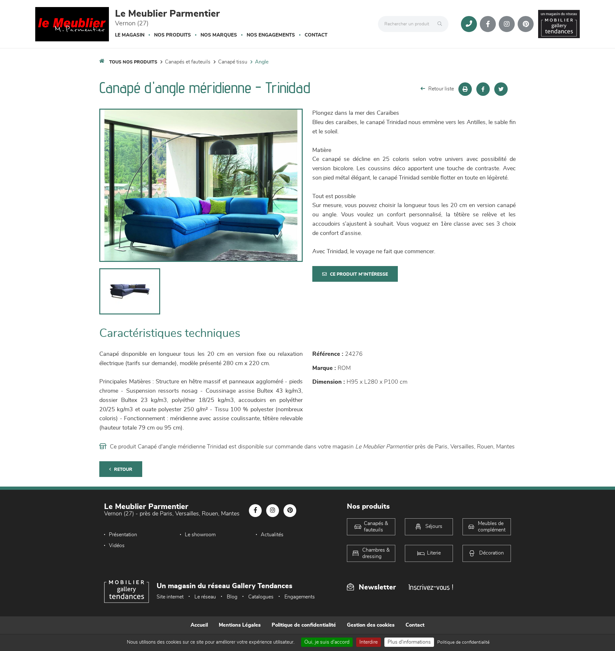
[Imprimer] (465, 89)
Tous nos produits (133, 62)
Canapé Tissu (232, 61)
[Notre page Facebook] (488, 24)
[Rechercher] (441, 24)
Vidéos (117, 545)
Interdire (368, 642)
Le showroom (200, 534)
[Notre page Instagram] (507, 24)
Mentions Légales (240, 625)
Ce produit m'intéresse (359, 274)
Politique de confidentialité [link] (463, 642)
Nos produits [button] (172, 35)
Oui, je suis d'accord (326, 642)
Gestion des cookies (371, 625)
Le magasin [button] (129, 35)
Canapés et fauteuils (187, 61)
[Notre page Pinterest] (526, 24)
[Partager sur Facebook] (483, 89)
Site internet (170, 596)
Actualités (272, 534)
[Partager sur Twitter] (501, 89)
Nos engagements (271, 35)
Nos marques (219, 35)
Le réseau (205, 596)
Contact (316, 35)
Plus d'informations (409, 642)
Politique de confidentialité (304, 625)
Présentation (123, 534)
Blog (232, 596)
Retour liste (441, 88)
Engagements (299, 596)
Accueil (199, 625)
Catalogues (261, 596)
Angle (261, 61)
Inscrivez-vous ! (430, 587)
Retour (123, 469)
